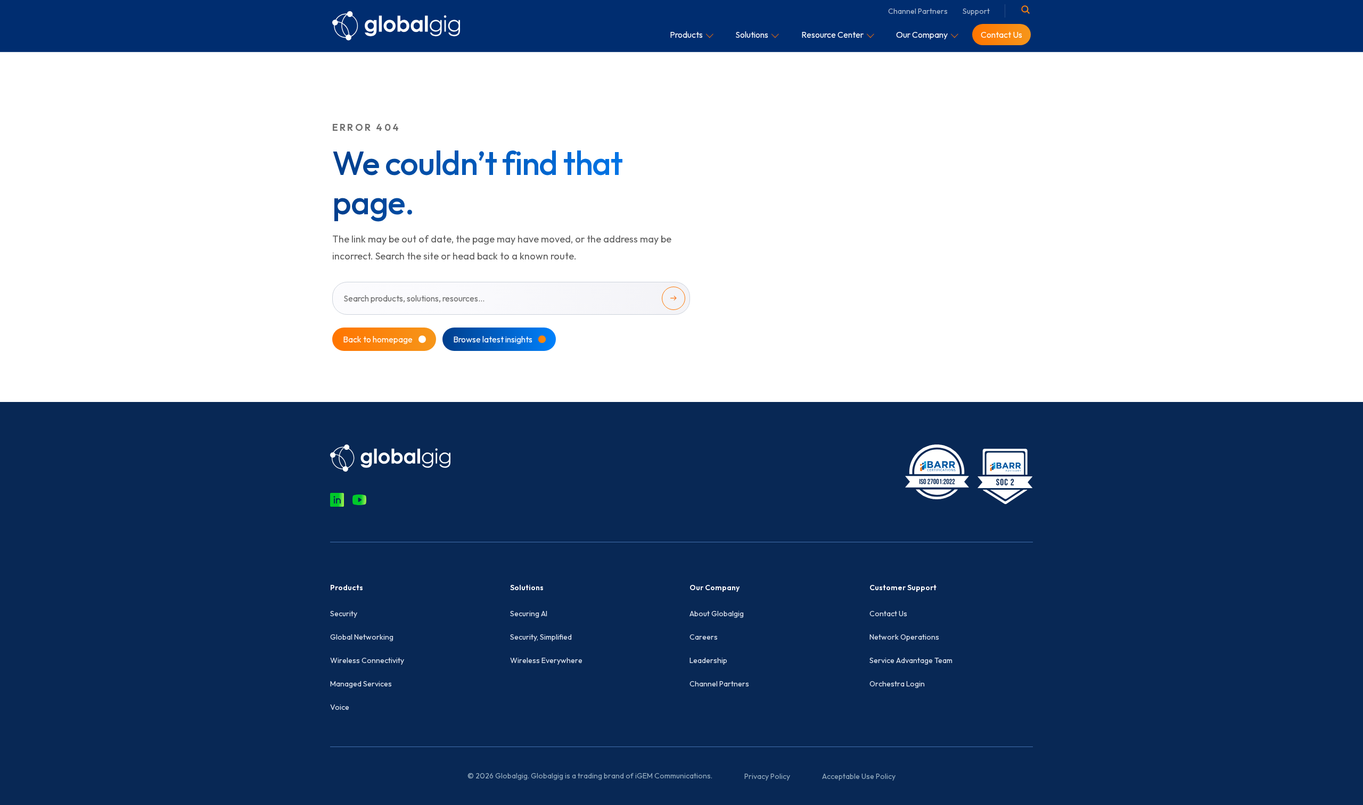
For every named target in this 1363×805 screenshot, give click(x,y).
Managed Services (361, 684)
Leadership (708, 660)
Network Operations (904, 637)
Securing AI (528, 613)
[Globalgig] (396, 25)
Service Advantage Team (911, 660)
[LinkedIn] (337, 500)
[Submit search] (673, 298)
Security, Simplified (541, 637)
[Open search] (1025, 9)
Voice (339, 707)
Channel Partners (918, 11)
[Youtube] (359, 500)
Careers (703, 637)
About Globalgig (716, 613)
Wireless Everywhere (546, 660)
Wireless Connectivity (367, 660)
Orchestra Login (897, 684)
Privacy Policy (767, 776)
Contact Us (888, 613)
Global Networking (361, 637)
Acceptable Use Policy (859, 776)
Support (976, 11)
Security (343, 613)
